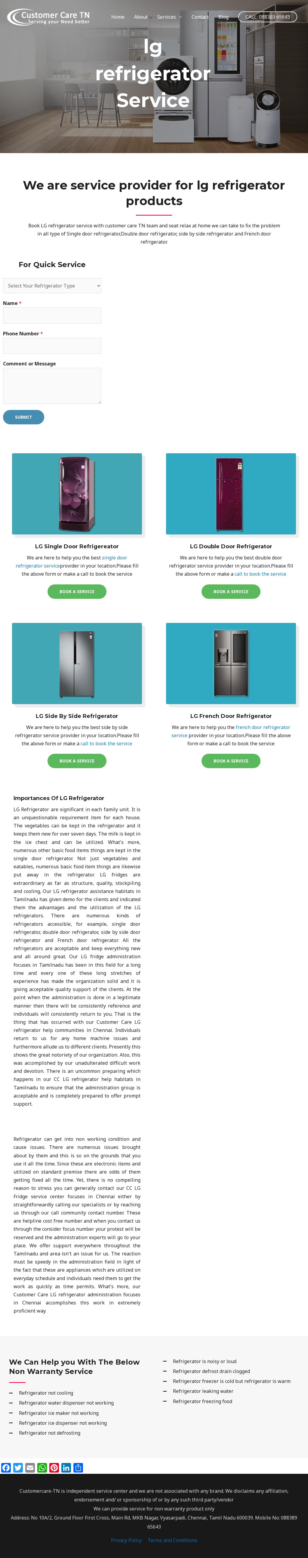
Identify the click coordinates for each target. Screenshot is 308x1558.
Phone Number (23, 333)
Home (118, 17)
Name (12, 303)
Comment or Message (29, 363)
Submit (23, 417)
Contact (200, 17)
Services (166, 17)
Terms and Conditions (172, 1540)
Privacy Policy (126, 1540)
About (141, 17)
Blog (223, 17)
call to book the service (259, 574)
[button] (267, 16)
